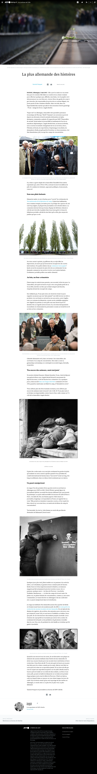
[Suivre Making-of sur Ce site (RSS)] (86, 2)
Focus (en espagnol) (66, 734)
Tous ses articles (30, 709)
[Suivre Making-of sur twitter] (83, 2)
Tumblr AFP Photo (65, 737)
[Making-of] (11, 1)
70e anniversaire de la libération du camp (39, 201)
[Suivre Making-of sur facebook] (78, 2)
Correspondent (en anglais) (67, 731)
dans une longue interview (47, 382)
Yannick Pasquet (37, 84)
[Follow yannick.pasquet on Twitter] (37, 703)
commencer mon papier (58, 266)
